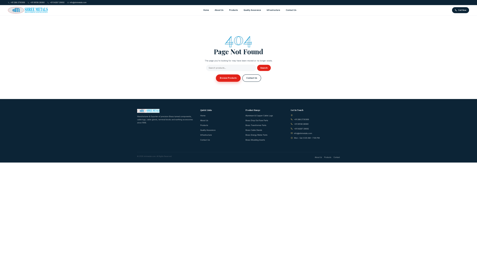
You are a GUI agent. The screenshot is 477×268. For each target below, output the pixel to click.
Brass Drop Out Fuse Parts (256, 120)
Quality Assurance (252, 10)
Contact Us (291, 10)
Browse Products (228, 78)
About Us (219, 10)
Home (206, 10)
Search (264, 68)
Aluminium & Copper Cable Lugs (259, 115)
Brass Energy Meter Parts (256, 135)
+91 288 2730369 (18, 2)
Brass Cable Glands (253, 130)
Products (233, 10)
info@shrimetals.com (78, 2)
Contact (337, 157)
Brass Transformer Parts (255, 125)
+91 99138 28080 (37, 2)
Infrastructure (273, 10)
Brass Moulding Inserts (255, 140)
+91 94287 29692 (57, 2)
